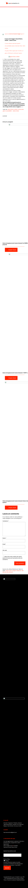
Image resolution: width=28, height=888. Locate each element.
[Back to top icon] (24, 884)
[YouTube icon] (13, 882)
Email (4, 544)
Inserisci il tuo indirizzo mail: (10, 851)
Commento (6, 521)
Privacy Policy (7, 859)
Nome (4, 538)
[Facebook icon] (11, 882)
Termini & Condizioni (11, 880)
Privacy (7, 860)
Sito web (5, 550)
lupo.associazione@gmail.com (10, 832)
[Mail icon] (16, 882)
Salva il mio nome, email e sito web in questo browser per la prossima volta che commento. (12, 558)
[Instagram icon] (14, 882)
